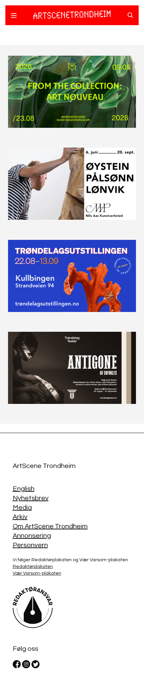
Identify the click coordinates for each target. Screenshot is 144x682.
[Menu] (13, 16)
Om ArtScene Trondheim (50, 526)
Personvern (30, 545)
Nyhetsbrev (31, 498)
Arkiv (20, 517)
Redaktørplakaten (33, 566)
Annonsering (32, 535)
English (23, 488)
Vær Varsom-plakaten (37, 573)
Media (22, 507)
